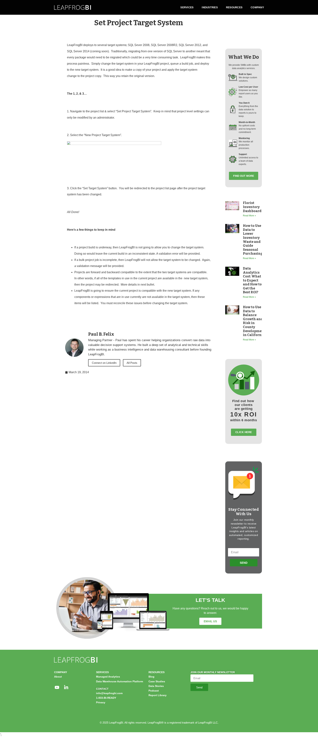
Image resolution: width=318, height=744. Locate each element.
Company (257, 7)
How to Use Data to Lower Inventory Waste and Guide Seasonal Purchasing (253, 240)
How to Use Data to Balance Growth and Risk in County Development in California (254, 321)
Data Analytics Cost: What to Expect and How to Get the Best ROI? (252, 280)
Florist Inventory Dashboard (252, 207)
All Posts (132, 362)
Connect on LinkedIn (104, 362)
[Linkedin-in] (66, 687)
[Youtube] (56, 687)
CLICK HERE (243, 432)
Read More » (249, 215)
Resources (234, 7)
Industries (210, 7)
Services (186, 7)
